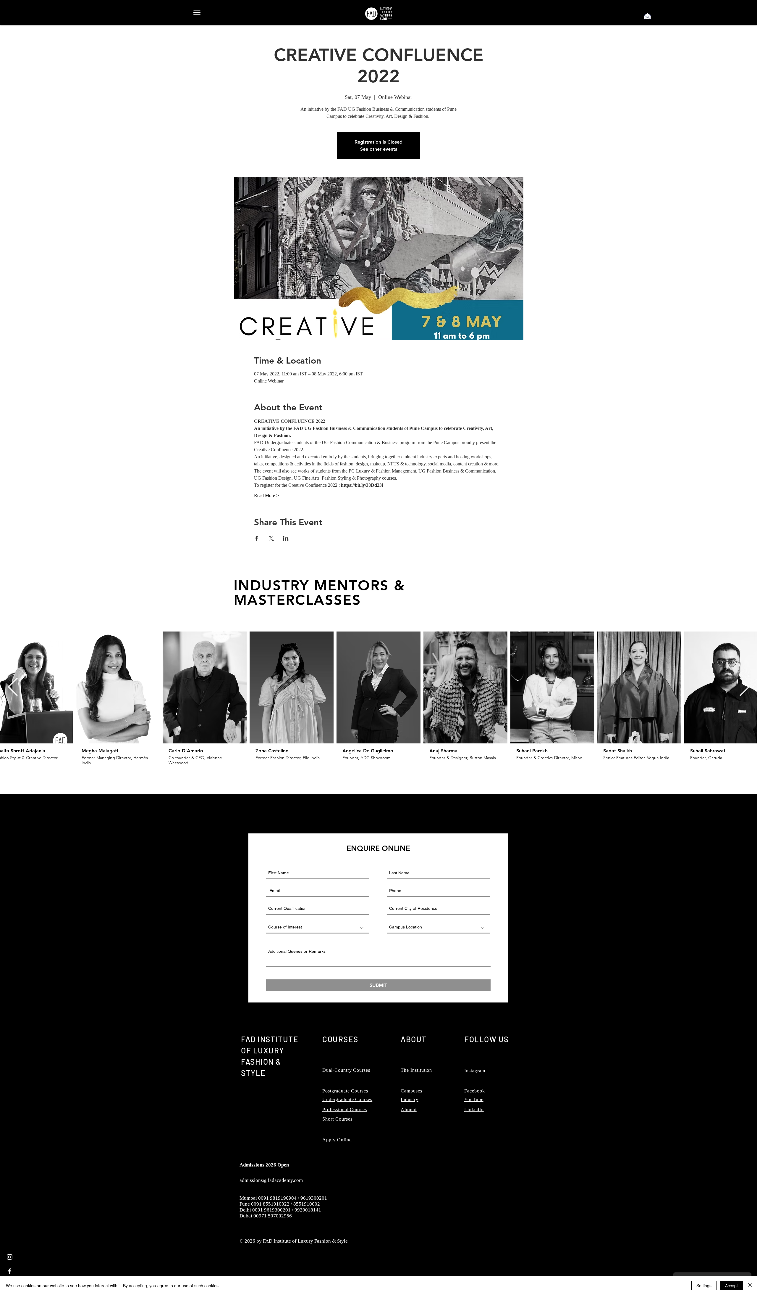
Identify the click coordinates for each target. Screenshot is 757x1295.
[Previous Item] (13, 687)
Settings (703, 1285)
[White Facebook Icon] (9, 1271)
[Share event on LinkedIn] (286, 538)
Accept (731, 1285)
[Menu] (197, 12)
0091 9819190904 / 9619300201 (292, 1198)
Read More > (266, 495)
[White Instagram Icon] (9, 1257)
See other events (378, 149)
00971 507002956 (272, 1216)
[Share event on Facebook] (257, 538)
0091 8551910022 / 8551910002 (285, 1204)
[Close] (749, 1285)
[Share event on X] (271, 538)
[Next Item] (744, 687)
